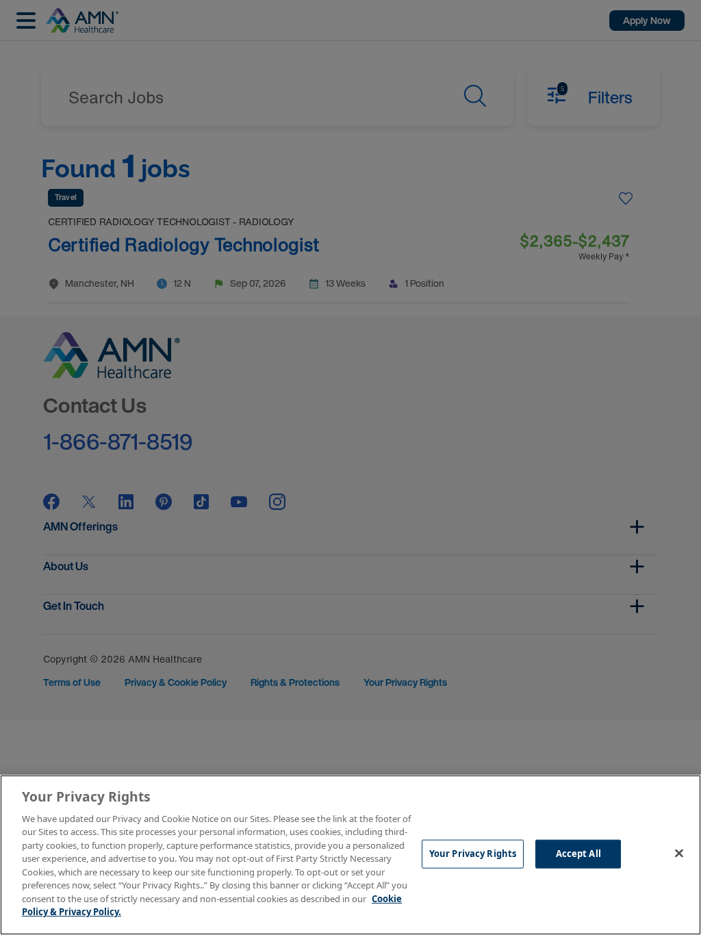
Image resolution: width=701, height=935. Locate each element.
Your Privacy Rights (472, 853)
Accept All (578, 853)
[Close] (679, 853)
